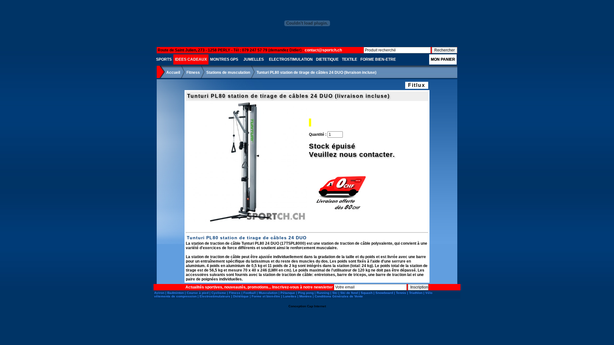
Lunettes (289, 296)
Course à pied (198, 293)
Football (249, 293)
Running (323, 293)
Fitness (193, 72)
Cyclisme (218, 293)
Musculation (268, 293)
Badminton (175, 293)
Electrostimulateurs (215, 296)
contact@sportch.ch (323, 50)
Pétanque (287, 293)
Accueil (173, 72)
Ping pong (306, 293)
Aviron (159, 293)
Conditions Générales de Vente (339, 296)
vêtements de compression (175, 296)
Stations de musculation (228, 72)
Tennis (401, 293)
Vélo (428, 293)
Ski (334, 293)
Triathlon (415, 293)
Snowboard (384, 293)
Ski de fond (349, 293)
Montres (305, 296)
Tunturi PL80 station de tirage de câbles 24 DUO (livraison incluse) (316, 72)
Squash (367, 293)
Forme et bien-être (266, 296)
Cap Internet (316, 306)
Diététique (241, 296)
